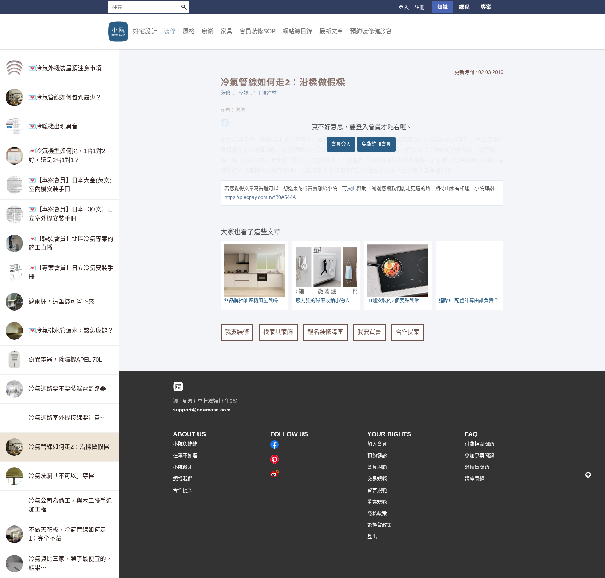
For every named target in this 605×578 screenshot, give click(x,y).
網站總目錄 (297, 31)
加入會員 (377, 444)
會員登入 (341, 144)
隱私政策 (377, 513)
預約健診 (377, 455)
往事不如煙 (185, 455)
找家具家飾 (278, 332)
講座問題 (474, 478)
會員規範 (377, 467)
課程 (464, 7)
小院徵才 (183, 467)
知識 (442, 7)
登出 (372, 536)
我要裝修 (237, 332)
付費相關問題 (479, 444)
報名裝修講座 (325, 332)
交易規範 (377, 478)
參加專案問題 (479, 455)
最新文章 (331, 31)
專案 (486, 7)
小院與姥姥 (185, 444)
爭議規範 (377, 501)
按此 (352, 188)
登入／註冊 (411, 7)
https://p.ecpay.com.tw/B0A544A (260, 197)
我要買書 (369, 332)
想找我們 (183, 478)
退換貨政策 (379, 525)
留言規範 (377, 490)
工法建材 (267, 93)
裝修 (225, 93)
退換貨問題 (477, 467)
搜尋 (184, 7)
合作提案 (407, 332)
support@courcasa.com (201, 409)
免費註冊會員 (376, 144)
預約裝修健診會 (371, 31)
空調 (244, 93)
